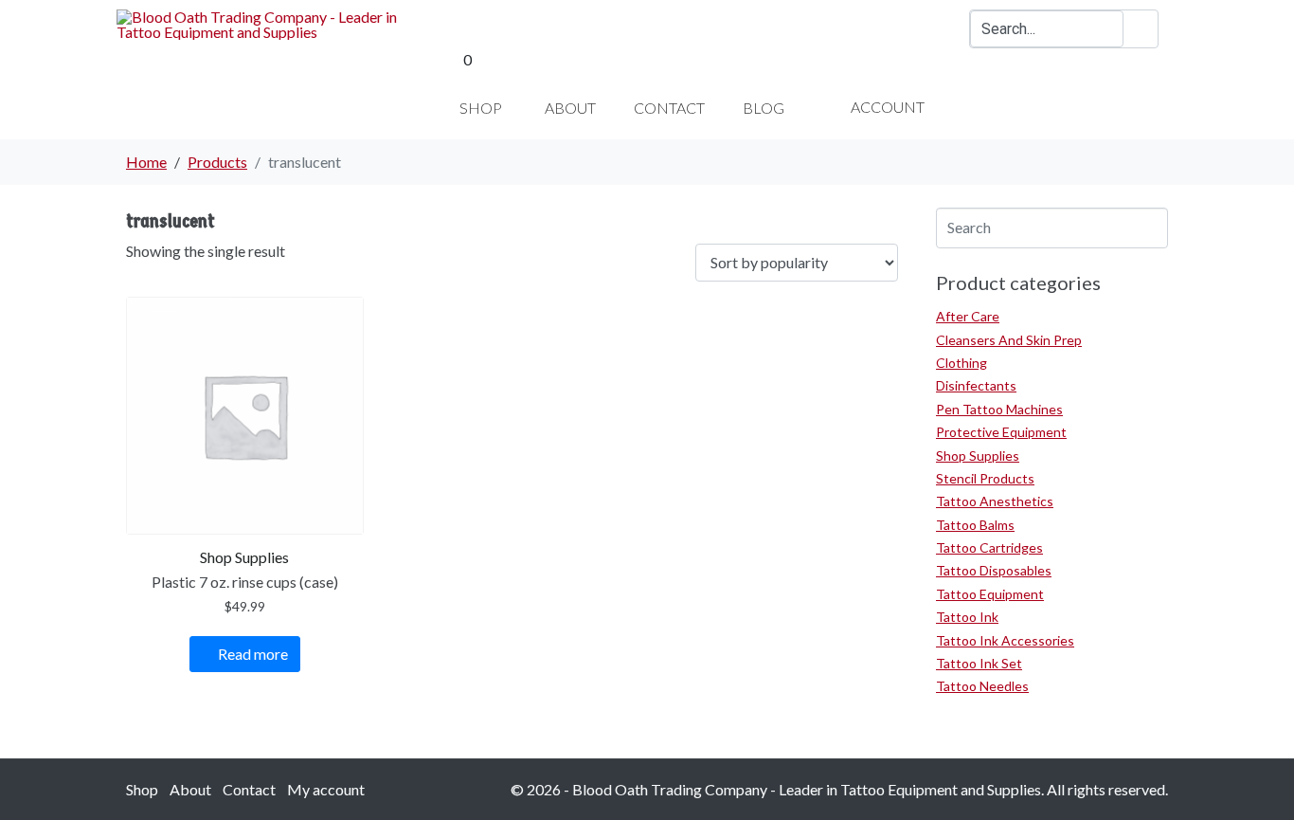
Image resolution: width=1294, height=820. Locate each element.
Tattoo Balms (975, 525)
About (190, 789)
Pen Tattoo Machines (999, 409)
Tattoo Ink (967, 617)
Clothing (961, 363)
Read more (253, 654)
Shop (142, 789)
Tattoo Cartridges (989, 547)
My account (326, 789)
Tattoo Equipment (990, 594)
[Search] (1140, 28)
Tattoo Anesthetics (994, 501)
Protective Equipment (1001, 432)
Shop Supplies (977, 455)
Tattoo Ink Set (979, 663)
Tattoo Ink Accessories (1005, 640)
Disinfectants (976, 385)
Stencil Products (985, 478)
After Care (967, 316)
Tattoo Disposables (993, 570)
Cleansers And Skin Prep (1009, 340)
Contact (249, 789)
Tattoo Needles (982, 686)
